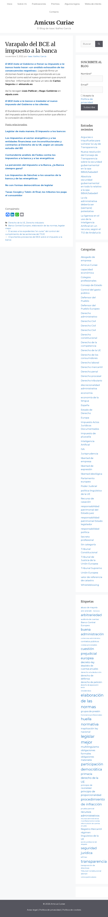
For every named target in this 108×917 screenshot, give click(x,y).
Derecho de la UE (16, 223)
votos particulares (88, 877)
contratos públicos (90, 641)
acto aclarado (86, 611)
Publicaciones (39, 4)
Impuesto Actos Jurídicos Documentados (90, 425)
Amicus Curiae (54, 22)
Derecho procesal (91, 376)
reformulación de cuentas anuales (90, 825)
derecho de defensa (87, 677)
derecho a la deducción (91, 672)
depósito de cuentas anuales (89, 667)
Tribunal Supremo (91, 568)
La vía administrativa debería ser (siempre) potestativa (89, 204)
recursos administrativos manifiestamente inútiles (90, 820)
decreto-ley (87, 662)
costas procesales (89, 645)
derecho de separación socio (90, 686)
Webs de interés (93, 4)
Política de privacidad (50, 910)
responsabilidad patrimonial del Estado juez (90, 509)
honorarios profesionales (91, 715)
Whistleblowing (90, 585)
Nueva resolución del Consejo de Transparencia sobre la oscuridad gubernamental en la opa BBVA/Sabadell (91, 161)
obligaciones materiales (87, 758)
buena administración (92, 632)
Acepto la (87, 99)
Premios (55, 4)
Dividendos (86, 691)
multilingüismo (90, 746)
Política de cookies (71, 910)
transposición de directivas (88, 866)
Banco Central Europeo (19, 225)
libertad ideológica (91, 474)
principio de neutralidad (86, 786)
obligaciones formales (88, 752)
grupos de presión (90, 711)
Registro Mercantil (91, 829)
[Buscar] (99, 44)
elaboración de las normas (44, 225)
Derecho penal (89, 371)
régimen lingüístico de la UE (90, 835)
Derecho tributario (35, 223)
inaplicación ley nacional (89, 730)
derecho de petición (91, 682)
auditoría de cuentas (90, 619)
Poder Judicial (89, 486)
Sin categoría (88, 544)
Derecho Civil (88, 321)
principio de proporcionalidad (91, 793)
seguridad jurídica (89, 850)
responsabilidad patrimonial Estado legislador (92, 521)
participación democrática (92, 766)
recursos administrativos (90, 813)
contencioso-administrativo (90, 638)
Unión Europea (89, 572)
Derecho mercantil (92, 367)
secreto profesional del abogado (89, 843)
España (85, 405)
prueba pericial (87, 808)
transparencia (94, 861)
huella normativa (90, 721)
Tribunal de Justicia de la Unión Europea (89, 560)
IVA (83, 449)
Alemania (96, 611)
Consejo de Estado (91, 285)
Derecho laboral (90, 362)
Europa (85, 417)
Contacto (54, 12)
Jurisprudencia (89, 453)
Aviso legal (32, 910)
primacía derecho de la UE (89, 777)
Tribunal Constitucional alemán (91, 872)
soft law (84, 857)
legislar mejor (88, 739)
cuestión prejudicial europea (89, 653)
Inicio (9, 4)
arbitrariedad (91, 615)
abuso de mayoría (89, 607)
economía (87, 393)
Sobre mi (22, 4)
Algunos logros (72, 4)
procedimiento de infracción (93, 801)
